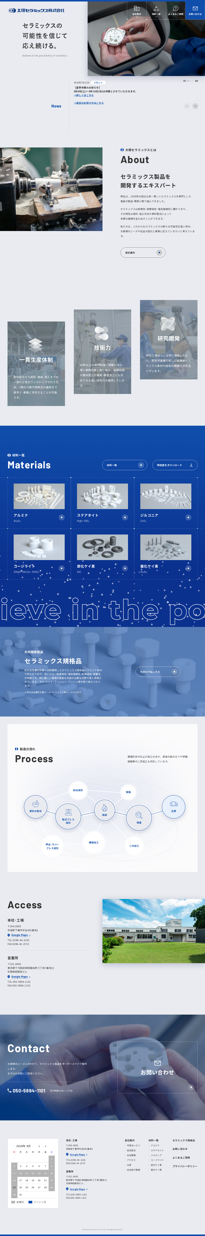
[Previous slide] (187, 106)
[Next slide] (195, 106)
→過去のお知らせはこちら (89, 103)
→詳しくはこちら (84, 95)
